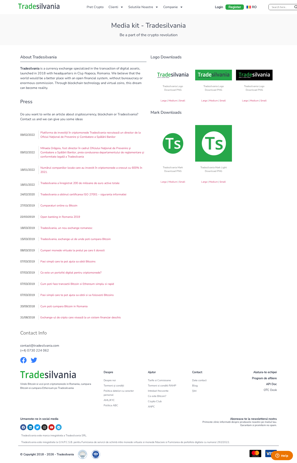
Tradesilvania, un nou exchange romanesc (66, 228)
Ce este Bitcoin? (157, 396)
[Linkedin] (30, 427)
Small (182, 100)
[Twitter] (37, 427)
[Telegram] (59, 427)
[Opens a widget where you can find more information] (282, 456)
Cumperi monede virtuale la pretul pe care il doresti (72, 250)
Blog (195, 385)
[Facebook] (23, 427)
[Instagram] (44, 427)
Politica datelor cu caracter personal (119, 393)
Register (235, 7)
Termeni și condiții (114, 385)
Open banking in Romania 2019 (60, 217)
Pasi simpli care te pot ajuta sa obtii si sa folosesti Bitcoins (77, 295)
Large (164, 100)
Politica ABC (111, 405)
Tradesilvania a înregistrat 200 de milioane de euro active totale (79, 183)
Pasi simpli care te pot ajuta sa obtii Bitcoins (68, 261)
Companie (170, 7)
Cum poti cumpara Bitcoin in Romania (63, 306)
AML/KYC (109, 400)
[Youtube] (51, 427)
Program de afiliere (264, 378)
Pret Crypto (95, 7)
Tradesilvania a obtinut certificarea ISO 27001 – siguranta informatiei (83, 194)
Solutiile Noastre (140, 7)
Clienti (113, 7)
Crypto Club (155, 401)
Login (219, 7)
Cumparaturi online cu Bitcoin (58, 205)
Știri (194, 391)
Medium (173, 100)
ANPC (151, 406)
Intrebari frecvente (158, 391)
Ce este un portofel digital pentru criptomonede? (70, 273)
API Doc (271, 384)
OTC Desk (270, 390)
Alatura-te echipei (265, 372)
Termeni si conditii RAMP (162, 385)
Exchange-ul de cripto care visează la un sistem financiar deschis (80, 317)
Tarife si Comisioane (159, 380)
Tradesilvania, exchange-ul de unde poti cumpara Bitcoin (75, 239)
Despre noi (110, 380)
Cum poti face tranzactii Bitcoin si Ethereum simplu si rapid (77, 284)
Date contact (199, 380)
